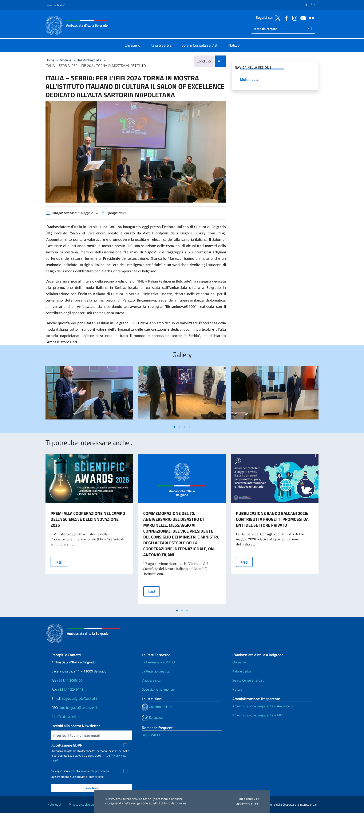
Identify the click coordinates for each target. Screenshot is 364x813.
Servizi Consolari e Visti (248, 680)
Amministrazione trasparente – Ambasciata (262, 706)
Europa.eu (155, 717)
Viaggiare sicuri (152, 680)
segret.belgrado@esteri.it (79, 698)
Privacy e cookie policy (83, 804)
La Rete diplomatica (156, 671)
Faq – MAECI (151, 734)
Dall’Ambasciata (89, 60)
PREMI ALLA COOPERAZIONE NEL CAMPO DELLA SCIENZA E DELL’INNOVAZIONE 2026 (88, 519)
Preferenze (249, 799)
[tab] (174, 427)
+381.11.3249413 (70, 689)
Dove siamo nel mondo (158, 689)
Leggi (61, 561)
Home (50, 60)
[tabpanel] (89, 394)
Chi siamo (239, 662)
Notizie (65, 60)
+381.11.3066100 (70, 680)
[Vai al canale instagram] (293, 17)
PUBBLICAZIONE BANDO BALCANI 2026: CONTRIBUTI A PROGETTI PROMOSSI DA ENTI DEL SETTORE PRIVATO (272, 519)
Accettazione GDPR (66, 745)
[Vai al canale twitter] (277, 17)
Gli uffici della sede (64, 716)
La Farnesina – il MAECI (158, 662)
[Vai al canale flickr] (310, 17)
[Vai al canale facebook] (285, 17)
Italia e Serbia (241, 671)
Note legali (54, 804)
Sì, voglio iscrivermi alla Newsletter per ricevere (80, 771)
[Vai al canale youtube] (302, 17)
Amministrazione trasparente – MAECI (259, 715)
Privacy (115, 755)
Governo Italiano (55, 5)
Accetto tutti (248, 804)
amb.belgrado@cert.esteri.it (78, 707)
